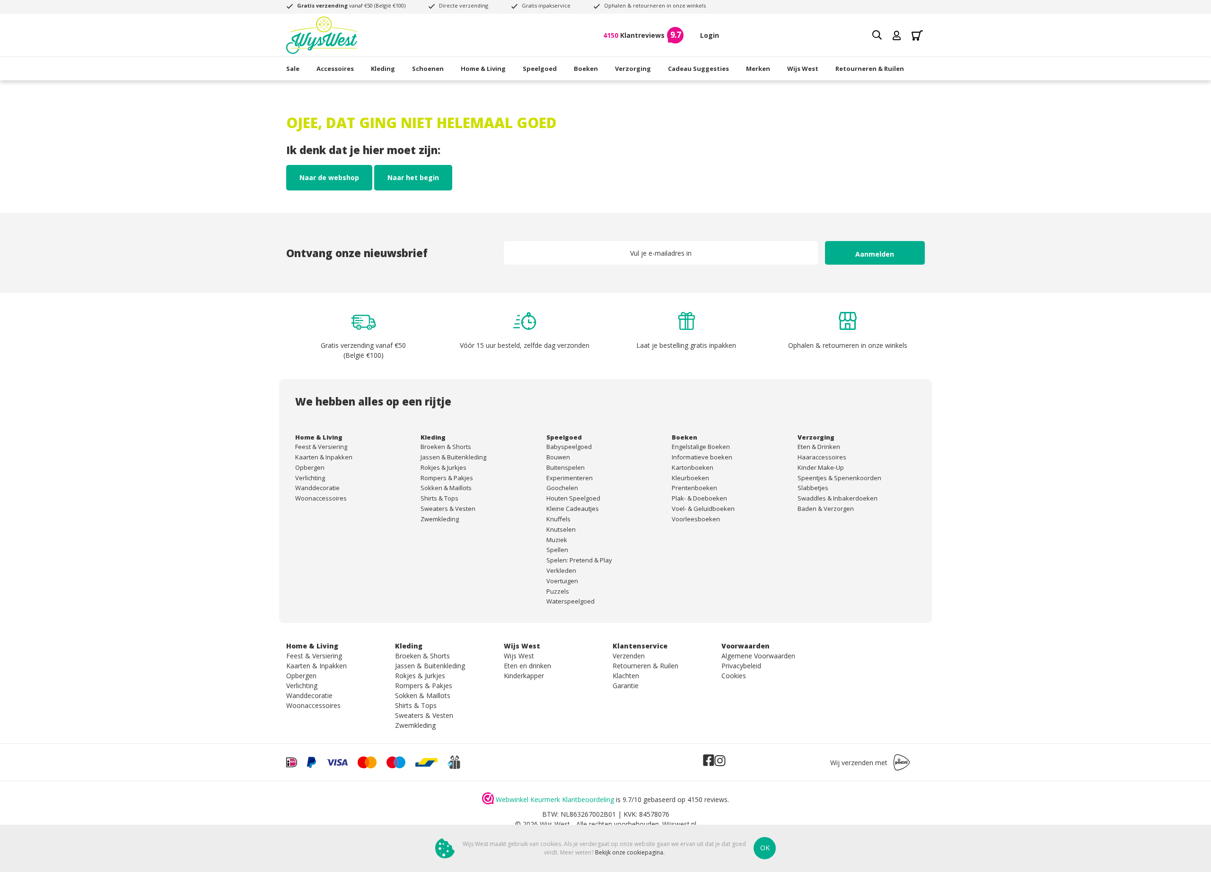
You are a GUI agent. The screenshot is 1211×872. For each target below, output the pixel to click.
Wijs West (802, 68)
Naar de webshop (329, 177)
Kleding (383, 68)
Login (709, 35)
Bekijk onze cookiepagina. (630, 852)
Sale (292, 68)
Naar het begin (413, 177)
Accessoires (335, 68)
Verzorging (633, 68)
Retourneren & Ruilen (869, 68)
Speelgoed (540, 68)
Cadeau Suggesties (698, 68)
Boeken (586, 68)
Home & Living (483, 68)
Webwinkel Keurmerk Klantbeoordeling (555, 799)
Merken (758, 68)
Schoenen (428, 68)
